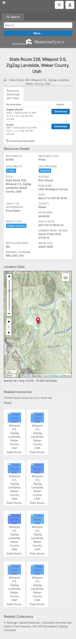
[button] (38, 320)
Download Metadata (22, 141)
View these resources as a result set (28, 397)
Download (60, 111)
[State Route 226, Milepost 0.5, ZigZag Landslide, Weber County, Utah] (38, 82)
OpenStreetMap (51, 375)
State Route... (15, 452)
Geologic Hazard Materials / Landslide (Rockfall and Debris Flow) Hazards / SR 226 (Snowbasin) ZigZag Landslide (37, 626)
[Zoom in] (9, 276)
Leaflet (26, 375)
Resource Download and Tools (13, 94)
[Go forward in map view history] (8, 327)
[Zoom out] (9, 313)
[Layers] (65, 277)
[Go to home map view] (8, 321)
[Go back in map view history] (8, 332)
